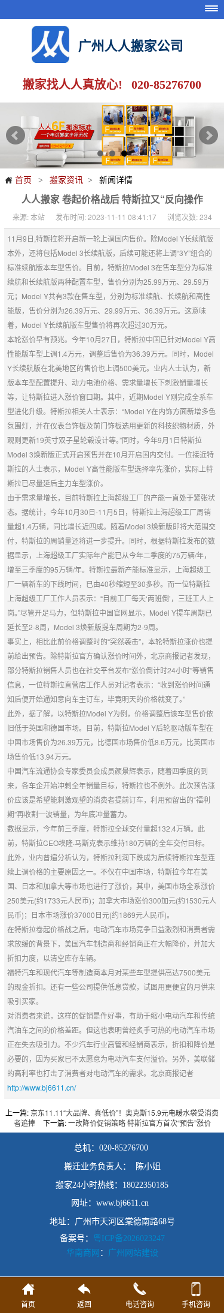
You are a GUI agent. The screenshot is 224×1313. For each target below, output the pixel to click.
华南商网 (83, 1252)
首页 (18, 179)
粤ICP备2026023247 (129, 1238)
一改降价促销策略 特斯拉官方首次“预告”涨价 (139, 1123)
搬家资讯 (66, 179)
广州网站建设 (133, 1252)
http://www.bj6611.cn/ (41, 1087)
